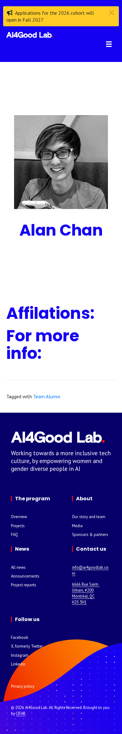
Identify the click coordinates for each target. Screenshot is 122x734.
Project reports (23, 585)
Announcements (25, 576)
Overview (19, 516)
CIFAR (20, 713)
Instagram (19, 655)
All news (18, 567)
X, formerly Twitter (27, 646)
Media (77, 525)
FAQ (14, 534)
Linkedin (18, 664)
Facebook (19, 637)
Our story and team (88, 516)
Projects (18, 525)
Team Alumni (46, 396)
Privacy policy (22, 686)
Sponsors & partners (90, 534)
